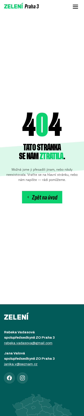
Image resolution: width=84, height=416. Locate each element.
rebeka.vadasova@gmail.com (28, 343)
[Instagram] (22, 378)
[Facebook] (9, 378)
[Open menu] (75, 6)
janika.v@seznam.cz (21, 364)
